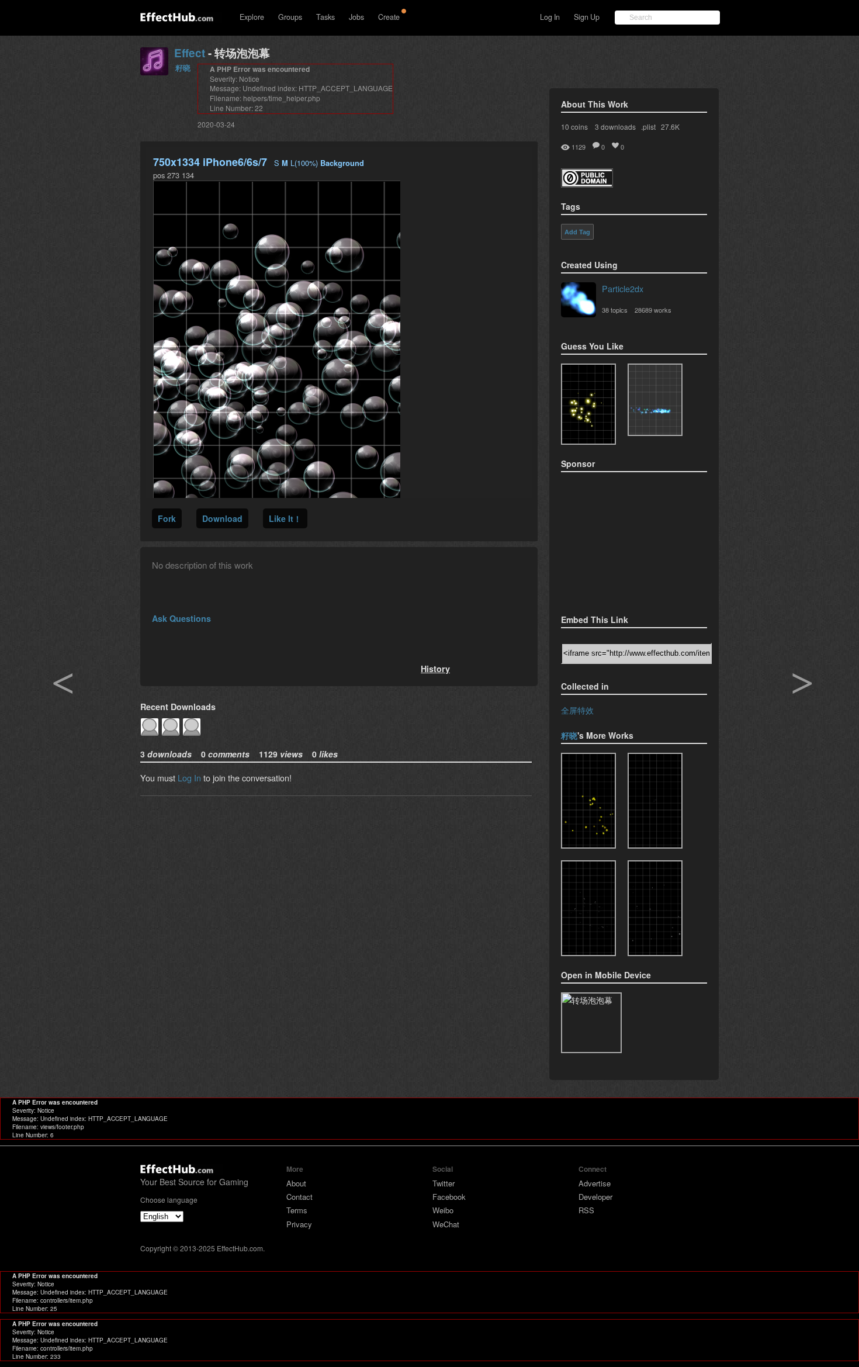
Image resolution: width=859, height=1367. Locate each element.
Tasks (325, 17)
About (296, 1183)
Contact (299, 1196)
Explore (252, 17)
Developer (595, 1196)
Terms (296, 1210)
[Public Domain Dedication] (587, 184)
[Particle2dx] (578, 301)
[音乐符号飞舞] (588, 908)
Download (222, 518)
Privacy (299, 1224)
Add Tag (577, 232)
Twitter (443, 1183)
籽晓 (182, 67)
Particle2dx (622, 288)
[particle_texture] (655, 400)
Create (389, 17)
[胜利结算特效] (588, 801)
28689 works (653, 309)
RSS (586, 1210)
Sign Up (587, 17)
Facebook (449, 1196)
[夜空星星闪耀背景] (655, 908)
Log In (550, 17)
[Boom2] (588, 404)
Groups (290, 17)
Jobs (356, 17)
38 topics (615, 309)
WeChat (445, 1224)
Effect (189, 53)
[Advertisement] (619, 539)
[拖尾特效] (655, 801)
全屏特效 (577, 710)
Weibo (442, 1210)
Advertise (595, 1183)
